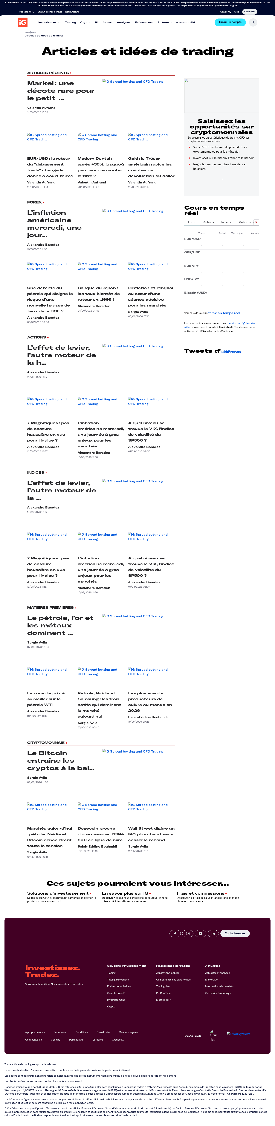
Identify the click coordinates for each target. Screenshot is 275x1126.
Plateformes (103, 22)
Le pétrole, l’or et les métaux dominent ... (60, 625)
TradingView (163, 986)
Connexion (249, 11)
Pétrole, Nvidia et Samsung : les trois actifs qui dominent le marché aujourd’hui (99, 705)
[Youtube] (200, 933)
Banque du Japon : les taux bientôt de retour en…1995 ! (99, 294)
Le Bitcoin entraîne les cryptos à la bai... (60, 760)
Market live (211, 979)
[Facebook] (175, 933)
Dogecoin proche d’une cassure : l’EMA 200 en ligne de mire (101, 834)
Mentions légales (128, 1032)
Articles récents (48, 73)
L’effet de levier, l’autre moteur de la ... (61, 490)
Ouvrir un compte (230, 22)
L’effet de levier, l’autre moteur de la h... (61, 355)
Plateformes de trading (173, 965)
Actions (36, 337)
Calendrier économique (218, 993)
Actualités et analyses (217, 973)
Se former (165, 22)
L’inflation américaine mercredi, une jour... (54, 224)
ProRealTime (163, 993)
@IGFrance (231, 351)
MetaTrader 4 (163, 999)
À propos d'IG (185, 22)
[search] (253, 22)
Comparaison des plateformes (173, 979)
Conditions (82, 1032)
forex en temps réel (224, 313)
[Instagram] (187, 933)
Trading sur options (118, 979)
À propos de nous (35, 1032)
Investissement (49, 22)
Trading (70, 22)
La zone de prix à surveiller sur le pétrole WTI (46, 699)
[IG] (23, 22)
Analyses (124, 22)
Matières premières (50, 607)
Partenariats (76, 1039)
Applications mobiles (167, 973)
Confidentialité (33, 1039)
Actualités (212, 965)
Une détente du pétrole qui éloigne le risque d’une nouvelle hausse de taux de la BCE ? (50, 299)
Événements (144, 22)
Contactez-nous (235, 933)
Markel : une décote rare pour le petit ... (60, 90)
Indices (35, 472)
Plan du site (103, 1032)
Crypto (85, 22)
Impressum (60, 1032)
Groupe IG (118, 1039)
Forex (34, 202)
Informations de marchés (219, 986)
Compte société (116, 993)
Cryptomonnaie (46, 743)
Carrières (97, 1039)
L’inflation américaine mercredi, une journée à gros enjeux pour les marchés (101, 434)
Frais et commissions (119, 986)
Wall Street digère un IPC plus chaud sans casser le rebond (151, 834)
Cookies (55, 1039)
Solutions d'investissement (126, 965)
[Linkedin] (213, 933)
